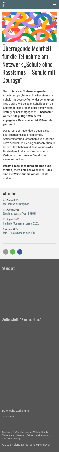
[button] (5, 252)
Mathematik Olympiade (16, 204)
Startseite (7, 432)
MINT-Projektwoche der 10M (19, 232)
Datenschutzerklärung (15, 410)
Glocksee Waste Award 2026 (19, 213)
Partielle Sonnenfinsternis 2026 (21, 223)
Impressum (9, 416)
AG (16, 432)
